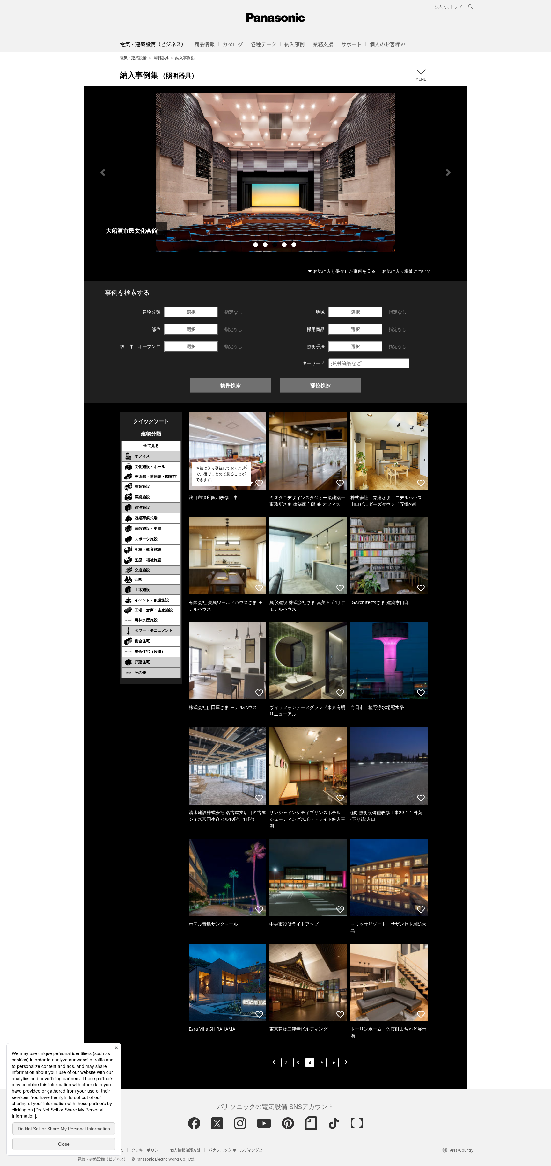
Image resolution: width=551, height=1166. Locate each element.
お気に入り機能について (406, 271)
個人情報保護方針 (185, 1150)
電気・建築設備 (133, 58)
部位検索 (320, 385)
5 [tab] (294, 245)
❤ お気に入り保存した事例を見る (342, 271)
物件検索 (230, 385)
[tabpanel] (275, 172)
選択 (191, 312)
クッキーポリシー (146, 1150)
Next (448, 172)
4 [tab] (285, 245)
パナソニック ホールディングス (236, 1150)
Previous (102, 172)
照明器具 (161, 58)
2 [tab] (266, 245)
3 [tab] (275, 245)
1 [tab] (256, 245)
